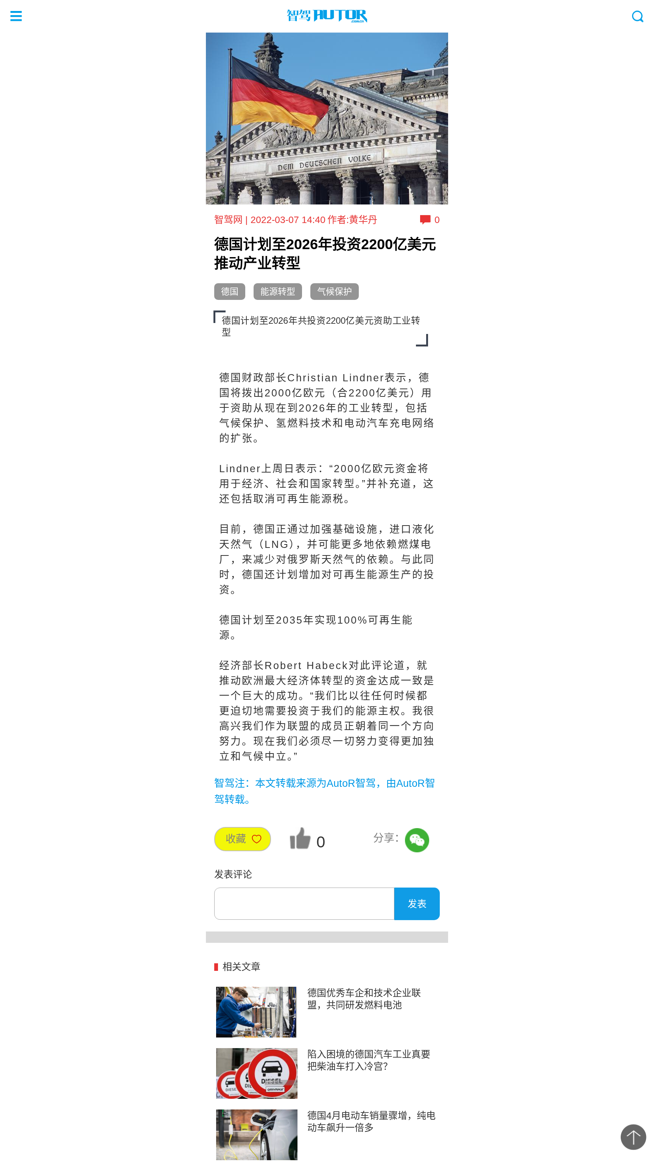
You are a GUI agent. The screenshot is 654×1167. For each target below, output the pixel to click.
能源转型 (277, 291)
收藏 (236, 839)
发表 (417, 904)
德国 (229, 291)
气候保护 (334, 291)
